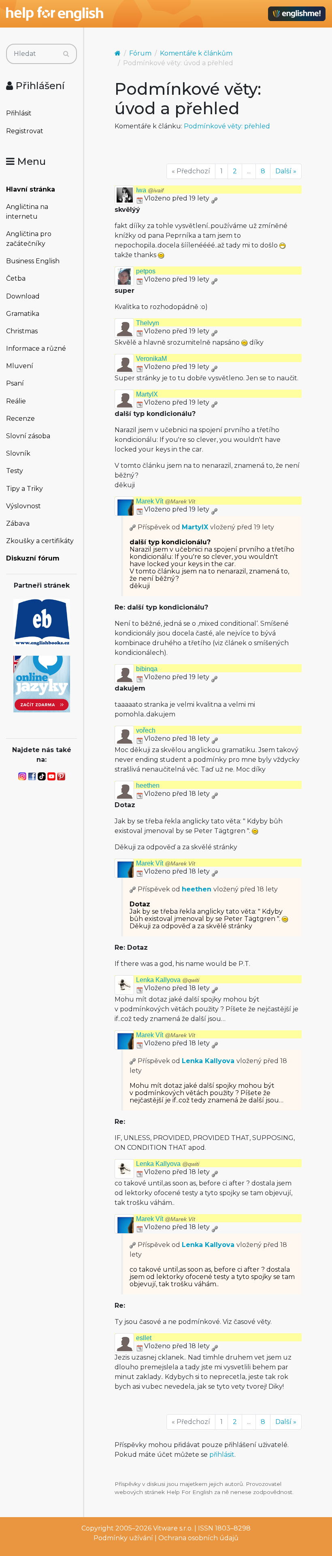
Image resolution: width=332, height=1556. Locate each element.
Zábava (18, 523)
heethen (148, 785)
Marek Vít (165, 501)
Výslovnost (23, 506)
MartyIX (147, 394)
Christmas (22, 331)
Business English (33, 261)
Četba (16, 278)
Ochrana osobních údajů (198, 1538)
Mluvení (19, 366)
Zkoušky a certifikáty (40, 541)
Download (23, 296)
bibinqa (146, 668)
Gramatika (22, 314)
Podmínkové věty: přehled (227, 126)
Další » (285, 171)
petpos (145, 271)
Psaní (15, 383)
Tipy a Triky (24, 488)
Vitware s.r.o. (173, 1528)
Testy (14, 471)
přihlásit (221, 1454)
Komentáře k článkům (196, 53)
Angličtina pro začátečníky (28, 238)
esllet (143, 1337)
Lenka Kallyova (167, 979)
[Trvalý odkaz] (214, 198)
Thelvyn (147, 323)
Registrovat (24, 131)
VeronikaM (151, 358)
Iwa (150, 190)
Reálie (16, 401)
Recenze (20, 418)
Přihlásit (19, 113)
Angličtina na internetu (27, 211)
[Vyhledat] (66, 54)
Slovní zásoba (28, 436)
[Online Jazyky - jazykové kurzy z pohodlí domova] (41, 683)
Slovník (18, 453)
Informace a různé (36, 348)
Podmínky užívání (123, 1538)
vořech (145, 730)
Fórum (140, 53)
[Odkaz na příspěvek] (133, 527)
